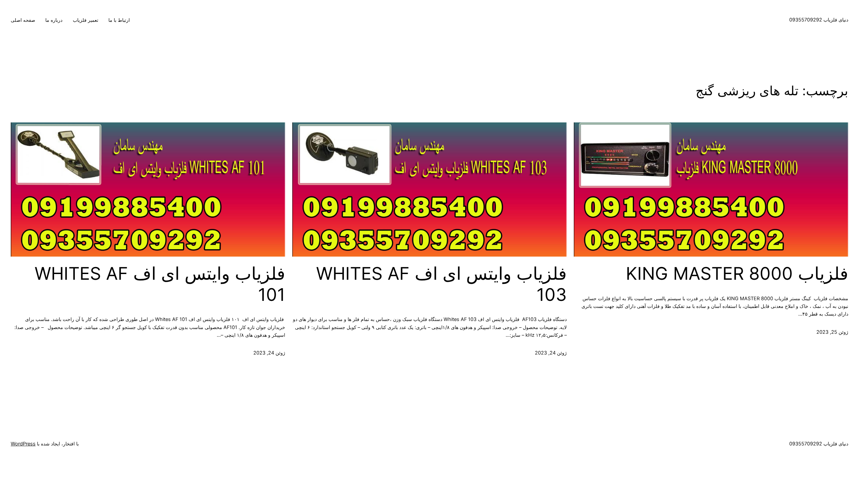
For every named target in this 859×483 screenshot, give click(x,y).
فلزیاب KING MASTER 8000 (737, 273)
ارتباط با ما (119, 20)
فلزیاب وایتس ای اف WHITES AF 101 (160, 284)
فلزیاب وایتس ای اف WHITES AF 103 (441, 284)
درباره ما (53, 20)
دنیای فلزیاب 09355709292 (818, 19)
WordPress (23, 443)
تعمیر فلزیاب (85, 20)
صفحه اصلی (23, 20)
